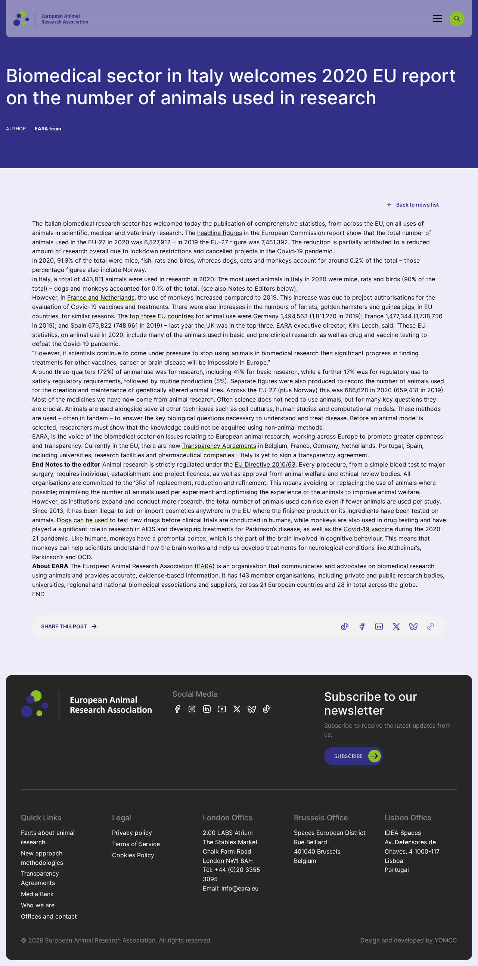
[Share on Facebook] (362, 626)
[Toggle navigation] (437, 18)
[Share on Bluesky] (413, 626)
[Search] (457, 18)
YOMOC (446, 940)
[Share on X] (396, 626)
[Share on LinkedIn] (379, 626)
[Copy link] (430, 626)
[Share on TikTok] (344, 626)
